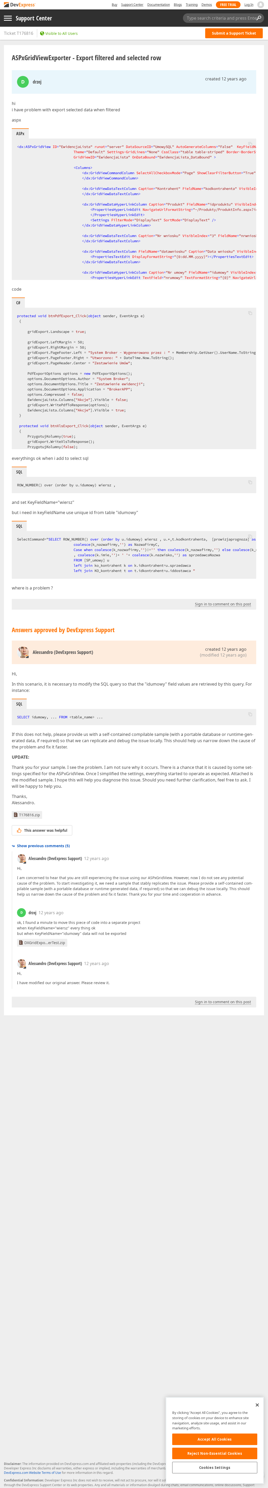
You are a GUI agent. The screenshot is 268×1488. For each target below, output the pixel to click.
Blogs (178, 4)
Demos (207, 4)
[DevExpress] (20, 5)
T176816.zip (29, 814)
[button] (250, 144)
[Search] (258, 18)
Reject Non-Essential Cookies (214, 1453)
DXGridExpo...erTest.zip (44, 942)
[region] (215, 1440)
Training (192, 4)
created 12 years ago (226, 79)
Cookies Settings (215, 1467)
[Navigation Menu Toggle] (7, 18)
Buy (114, 4)
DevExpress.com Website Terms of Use (32, 1472)
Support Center (132, 4)
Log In (248, 4)
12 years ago (96, 858)
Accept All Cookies (215, 1439)
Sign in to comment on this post (223, 604)
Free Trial (228, 4)
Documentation (158, 4)
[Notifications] (260, 4)
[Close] (257, 1405)
